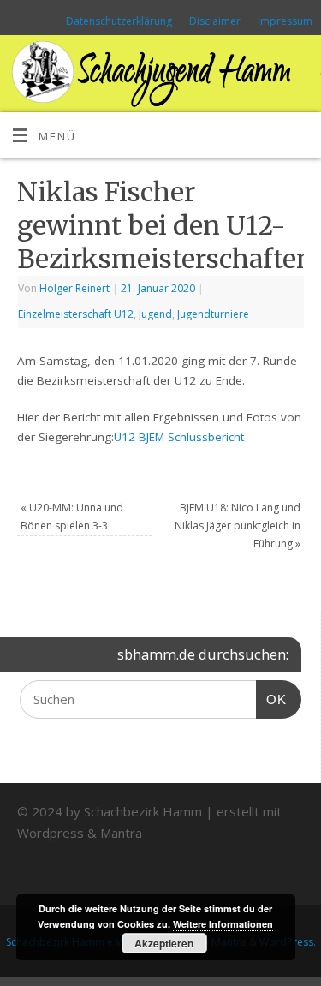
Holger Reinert (74, 288)
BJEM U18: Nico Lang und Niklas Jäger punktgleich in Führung (237, 525)
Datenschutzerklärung (119, 21)
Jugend (155, 314)
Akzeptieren (163, 943)
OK (271, 699)
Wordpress (50, 832)
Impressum (285, 21)
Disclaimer (215, 21)
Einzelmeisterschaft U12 (76, 314)
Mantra (121, 832)
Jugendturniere (213, 314)
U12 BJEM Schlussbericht (179, 437)
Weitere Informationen (223, 923)
